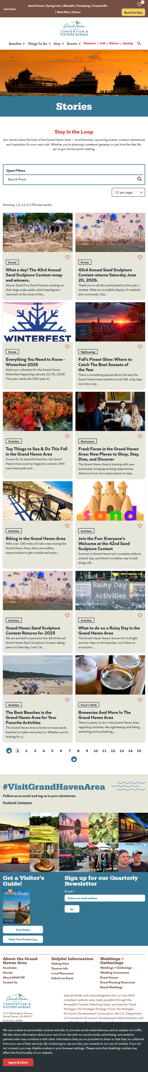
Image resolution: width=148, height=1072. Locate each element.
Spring (128, 43)
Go (72, 909)
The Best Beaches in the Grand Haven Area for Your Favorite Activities (31, 717)
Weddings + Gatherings (116, 967)
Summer (90, 43)
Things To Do (37, 43)
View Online (29, 930)
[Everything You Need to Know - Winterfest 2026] (38, 321)
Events (72, 43)
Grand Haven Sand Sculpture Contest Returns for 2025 (33, 630)
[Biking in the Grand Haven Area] (38, 500)
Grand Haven (36, 5)
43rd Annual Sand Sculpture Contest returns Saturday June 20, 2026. (107, 274)
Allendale (69, 5)
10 (95, 750)
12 (113, 750)
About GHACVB (14, 977)
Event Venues (109, 977)
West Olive (63, 12)
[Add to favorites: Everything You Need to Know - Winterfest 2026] (67, 346)
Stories (8, 972)
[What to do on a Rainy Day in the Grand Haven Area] (110, 590)
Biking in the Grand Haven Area (35, 538)
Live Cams (10, 9)
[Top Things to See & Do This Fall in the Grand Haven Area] (38, 411)
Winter (114, 43)
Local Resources (62, 973)
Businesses (87, 441)
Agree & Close (18, 1062)
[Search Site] (139, 43)
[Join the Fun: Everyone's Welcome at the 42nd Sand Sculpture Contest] (110, 500)
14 (130, 750)
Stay (57, 43)
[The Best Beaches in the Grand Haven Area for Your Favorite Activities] (38, 675)
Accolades (10, 967)
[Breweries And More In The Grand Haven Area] (110, 675)
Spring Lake (53, 5)
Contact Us (10, 982)
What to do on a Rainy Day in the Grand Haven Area (109, 630)
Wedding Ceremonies (114, 972)
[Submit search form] (139, 179)
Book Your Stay (133, 12)
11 (104, 750)
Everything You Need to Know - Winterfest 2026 (35, 361)
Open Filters (15, 170)
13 (121, 750)
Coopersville (99, 5)
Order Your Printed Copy (22, 939)
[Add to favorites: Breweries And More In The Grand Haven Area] (140, 699)
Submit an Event (62, 978)
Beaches (15, 43)
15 (139, 750)
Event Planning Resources (117, 982)
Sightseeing (88, 352)
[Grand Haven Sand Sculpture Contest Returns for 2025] (38, 590)
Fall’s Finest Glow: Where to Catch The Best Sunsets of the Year (105, 364)
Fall (102, 43)
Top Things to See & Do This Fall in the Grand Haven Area (36, 451)
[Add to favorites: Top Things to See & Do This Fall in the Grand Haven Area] (67, 436)
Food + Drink (89, 705)
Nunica (76, 12)
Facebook (9, 802)
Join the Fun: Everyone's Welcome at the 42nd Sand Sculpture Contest (104, 543)
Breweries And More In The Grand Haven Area (104, 714)
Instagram (25, 802)
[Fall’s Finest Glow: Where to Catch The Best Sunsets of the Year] (110, 321)
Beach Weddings (111, 987)
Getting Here (60, 963)
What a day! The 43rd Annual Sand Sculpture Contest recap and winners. (34, 274)
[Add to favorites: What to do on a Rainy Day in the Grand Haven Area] (140, 615)
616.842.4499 (12, 1020)
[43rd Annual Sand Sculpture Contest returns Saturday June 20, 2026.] (110, 232)
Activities (13, 441)
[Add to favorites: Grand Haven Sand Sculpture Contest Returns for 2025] (67, 615)
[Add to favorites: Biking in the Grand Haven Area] (67, 526)
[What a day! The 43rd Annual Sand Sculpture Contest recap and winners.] (38, 232)
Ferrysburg (83, 5)
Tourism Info (59, 968)
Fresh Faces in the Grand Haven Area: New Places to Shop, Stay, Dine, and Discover (108, 453)
